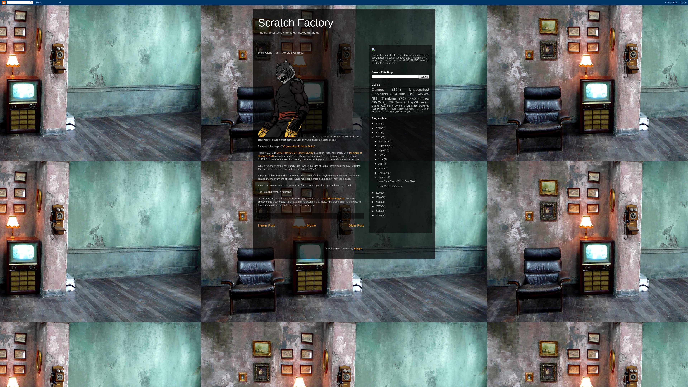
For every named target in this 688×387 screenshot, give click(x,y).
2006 (378, 211)
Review (423, 94)
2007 (378, 206)
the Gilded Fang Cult (333, 198)
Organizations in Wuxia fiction (298, 146)
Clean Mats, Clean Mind (390, 186)
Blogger (358, 248)
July (380, 154)
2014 (378, 123)
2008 (378, 202)
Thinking (388, 98)
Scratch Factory (295, 23)
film (402, 94)
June (381, 159)
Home (311, 225)
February (383, 173)
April (381, 163)
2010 (378, 192)
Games (378, 89)
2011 (378, 137)
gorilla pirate (415, 112)
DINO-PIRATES (419, 98)
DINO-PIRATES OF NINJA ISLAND (294, 153)
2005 (378, 215)
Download (424, 105)
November (384, 141)
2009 (378, 197)
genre (402, 105)
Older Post (356, 225)
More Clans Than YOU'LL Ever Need (396, 181)
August (382, 150)
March (382, 168)
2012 (378, 132)
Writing (382, 102)
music (390, 105)
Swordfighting (404, 102)
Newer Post (266, 225)
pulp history (398, 109)
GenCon (402, 111)
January (382, 177)
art (412, 105)
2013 (378, 128)
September (384, 145)
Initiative (381, 108)
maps (411, 109)
